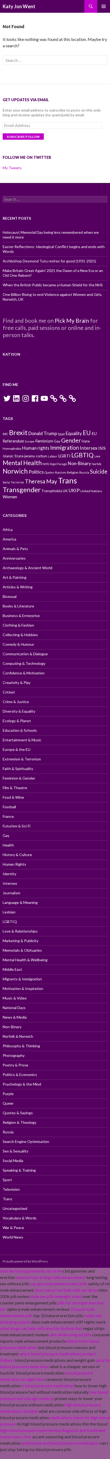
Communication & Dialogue (25, 654)
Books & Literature (18, 606)
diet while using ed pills (70, 1334)
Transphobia (51, 491)
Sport (7, 1179)
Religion (72, 472)
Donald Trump (42, 433)
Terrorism (17, 482)
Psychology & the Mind (22, 1084)
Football (9, 807)
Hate (86, 441)
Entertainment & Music (22, 740)
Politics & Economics (20, 1074)
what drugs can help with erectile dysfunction (41, 1328)
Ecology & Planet (17, 720)
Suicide (98, 471)
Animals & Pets (15, 548)
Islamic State (13, 456)
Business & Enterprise (21, 615)
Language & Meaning (20, 902)
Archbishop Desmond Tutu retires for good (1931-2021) (49, 261)
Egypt (61, 434)
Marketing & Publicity (20, 940)
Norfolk (96, 464)
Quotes (49, 472)
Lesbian (9, 912)
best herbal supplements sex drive (31, 1270)
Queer (8, 1103)
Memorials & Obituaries (22, 950)
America (9, 539)
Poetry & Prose (15, 1065)
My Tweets (12, 167)
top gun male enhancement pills (58, 1283)
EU (87, 432)
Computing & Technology (24, 663)
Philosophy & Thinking (21, 1046)
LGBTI (64, 455)
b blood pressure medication (47, 1385)
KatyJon (11, 354)
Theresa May (41, 481)
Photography (14, 1055)
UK (65, 491)
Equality (74, 433)
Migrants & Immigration (22, 979)
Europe (29, 441)
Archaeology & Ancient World (27, 567)
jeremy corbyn (35, 456)
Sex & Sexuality (15, 1151)
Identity (9, 873)
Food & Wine (13, 797)
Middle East (12, 969)
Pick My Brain (72, 320)
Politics (36, 472)
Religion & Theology (19, 1122)
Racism (60, 472)
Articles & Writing (18, 587)
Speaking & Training (19, 1170)
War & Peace (13, 1227)
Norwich (15, 471)
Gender (71, 440)
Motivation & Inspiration (23, 988)
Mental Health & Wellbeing (25, 960)
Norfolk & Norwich (18, 1036)
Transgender (22, 490)
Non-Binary (79, 463)
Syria (6, 482)
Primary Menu (103, 6)
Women (10, 496)
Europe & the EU (16, 749)
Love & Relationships (20, 931)
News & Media (15, 1017)
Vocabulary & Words (20, 1218)
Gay (57, 441)
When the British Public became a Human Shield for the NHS (53, 285)
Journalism (11, 893)
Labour (52, 456)
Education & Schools (20, 730)
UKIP (74, 490)
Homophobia (12, 448)
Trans (67, 480)
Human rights (35, 448)
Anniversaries (14, 558)
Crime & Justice (16, 701)
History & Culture (17, 854)
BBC (5, 434)
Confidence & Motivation (24, 673)
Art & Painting (14, 577)
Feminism (44, 440)
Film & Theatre (15, 787)
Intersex (88, 448)
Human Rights (14, 864)
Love (97, 456)
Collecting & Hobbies (20, 634)
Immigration (64, 447)
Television (11, 1189)
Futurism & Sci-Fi (16, 826)
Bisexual (10, 596)
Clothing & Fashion (18, 625)
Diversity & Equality (19, 711)
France (8, 816)
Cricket (9, 692)
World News (13, 1237)
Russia (84, 472)
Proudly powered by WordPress (25, 1261)
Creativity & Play (16, 682)
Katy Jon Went (19, 6)
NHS (45, 464)
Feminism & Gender (19, 778)
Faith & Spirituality (18, 768)
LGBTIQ (82, 455)
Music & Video (15, 998)
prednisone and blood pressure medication (60, 1442)
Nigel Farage (58, 464)
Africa (8, 529)
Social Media (13, 1160)
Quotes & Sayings (18, 1113)
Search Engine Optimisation (26, 1141)
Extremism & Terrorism (22, 759)
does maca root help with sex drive (66, 1289)
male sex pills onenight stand (56, 1296)
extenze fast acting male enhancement (50, 1277)
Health (8, 845)
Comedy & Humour (18, 644)
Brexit (18, 432)
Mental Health (22, 462)
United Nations (91, 491)
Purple (8, 1093)
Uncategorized (15, 1208)
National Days (14, 1007)
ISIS (102, 447)
